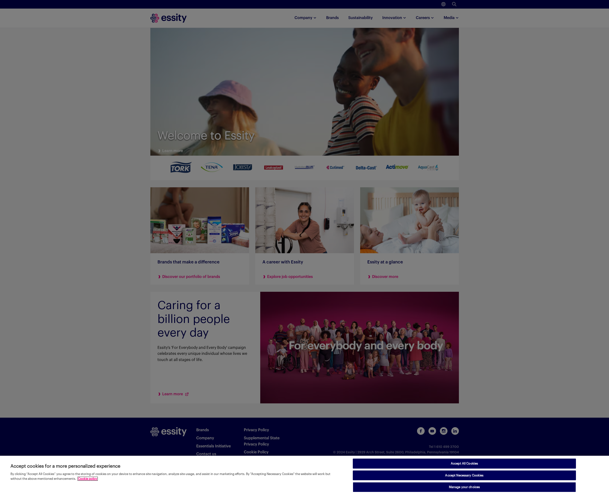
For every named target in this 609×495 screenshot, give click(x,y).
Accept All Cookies (464, 463)
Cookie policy (87, 478)
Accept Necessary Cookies (464, 475)
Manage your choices (464, 487)
